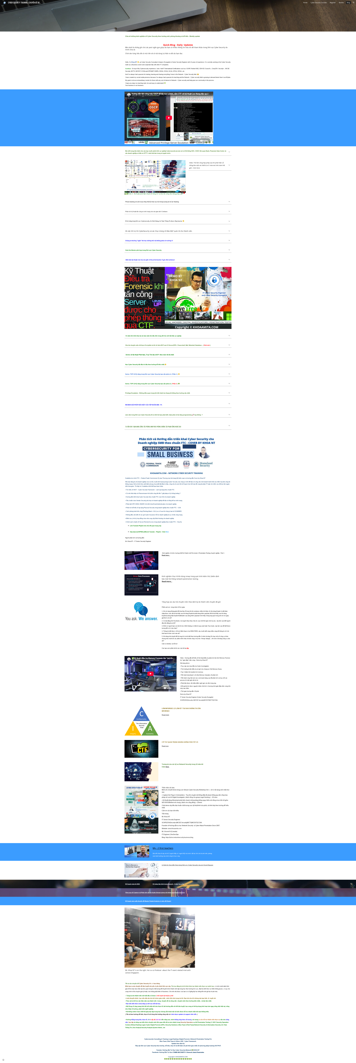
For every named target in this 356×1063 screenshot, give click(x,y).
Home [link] (305, 3)
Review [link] (341, 3)
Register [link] (333, 3)
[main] (178, 36)
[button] (354, 2)
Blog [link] (348, 3)
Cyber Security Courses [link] (319, 3)
